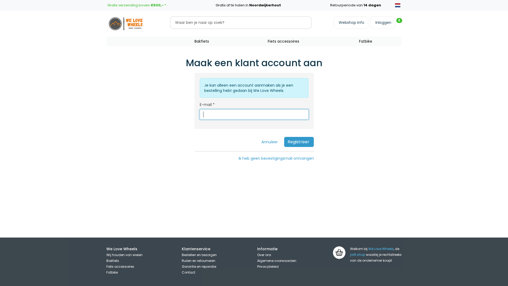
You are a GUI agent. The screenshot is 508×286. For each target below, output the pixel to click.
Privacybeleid (268, 266)
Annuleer (269, 142)
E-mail (206, 104)
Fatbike (365, 41)
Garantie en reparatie (199, 266)
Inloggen (383, 22)
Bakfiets (201, 41)
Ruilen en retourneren (198, 260)
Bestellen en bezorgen (199, 255)
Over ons (264, 255)
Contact (188, 272)
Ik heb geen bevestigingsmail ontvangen (276, 158)
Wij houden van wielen (124, 255)
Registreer (298, 142)
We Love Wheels (381, 249)
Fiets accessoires (283, 41)
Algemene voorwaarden (276, 260)
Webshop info (351, 22)
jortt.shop (357, 254)
